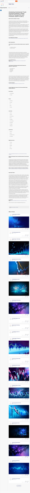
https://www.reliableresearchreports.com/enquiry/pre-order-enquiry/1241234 (18, 168)
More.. (27, 229)
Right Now (11, 4)
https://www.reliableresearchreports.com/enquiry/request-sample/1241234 (18, 38)
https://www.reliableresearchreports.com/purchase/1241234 (16, 83)
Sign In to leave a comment (14, 207)
